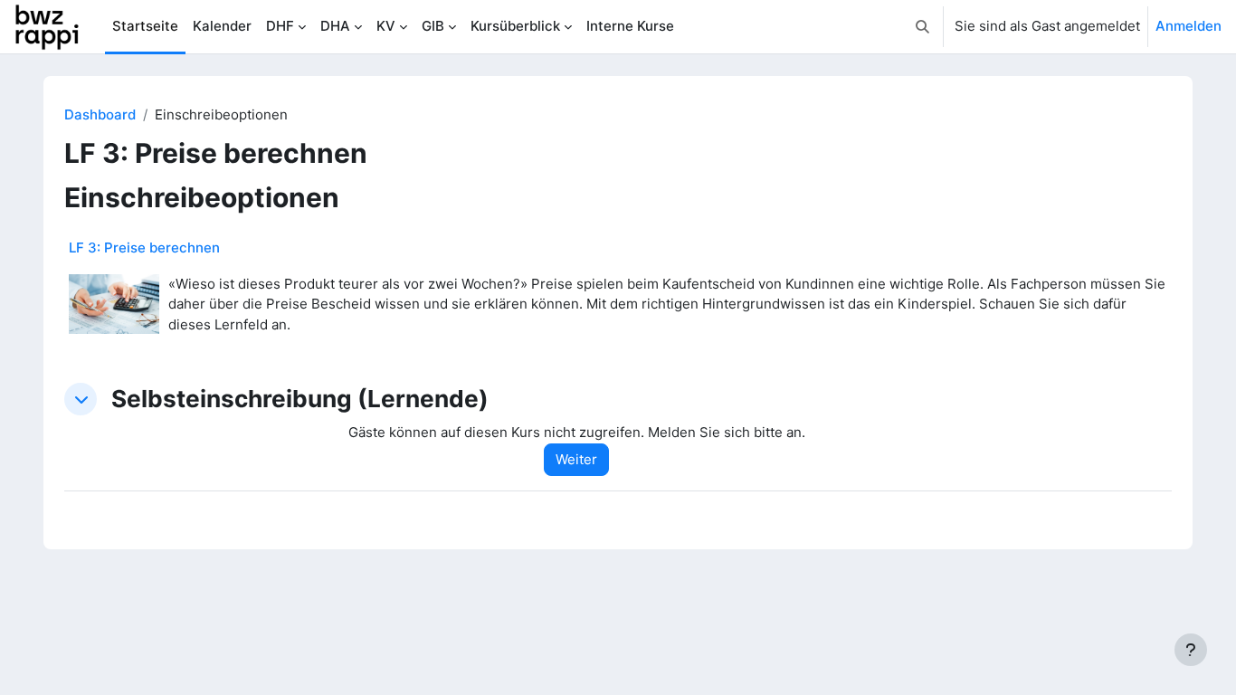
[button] (922, 26)
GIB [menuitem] (433, 25)
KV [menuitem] (385, 25)
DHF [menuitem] (280, 25)
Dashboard (100, 114)
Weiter (576, 459)
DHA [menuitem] (335, 25)
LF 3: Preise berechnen (144, 247)
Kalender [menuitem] (222, 25)
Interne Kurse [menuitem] (630, 25)
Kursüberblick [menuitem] (515, 25)
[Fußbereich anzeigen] (1190, 649)
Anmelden (1188, 25)
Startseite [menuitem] (145, 25)
